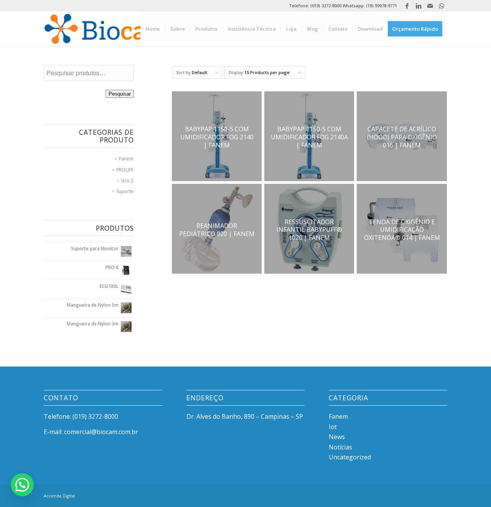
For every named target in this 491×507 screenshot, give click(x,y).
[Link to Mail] (429, 6)
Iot (333, 427)
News (337, 437)
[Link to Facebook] (406, 6)
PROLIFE (124, 170)
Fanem (126, 158)
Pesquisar (120, 94)
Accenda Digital (59, 496)
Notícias (340, 447)
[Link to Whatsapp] (441, 6)
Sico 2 (127, 180)
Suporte (124, 191)
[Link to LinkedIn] (418, 6)
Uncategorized (350, 457)
